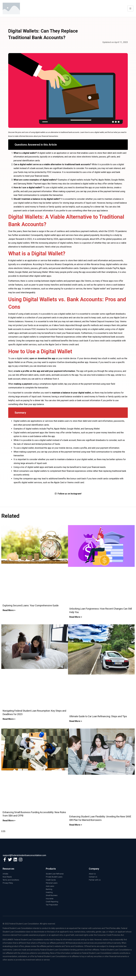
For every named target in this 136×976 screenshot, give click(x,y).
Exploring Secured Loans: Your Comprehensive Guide (31, 605)
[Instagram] (21, 860)
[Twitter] (10, 860)
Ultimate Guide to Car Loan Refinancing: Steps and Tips (98, 716)
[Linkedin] (15, 860)
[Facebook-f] (5, 860)
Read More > (9, 610)
